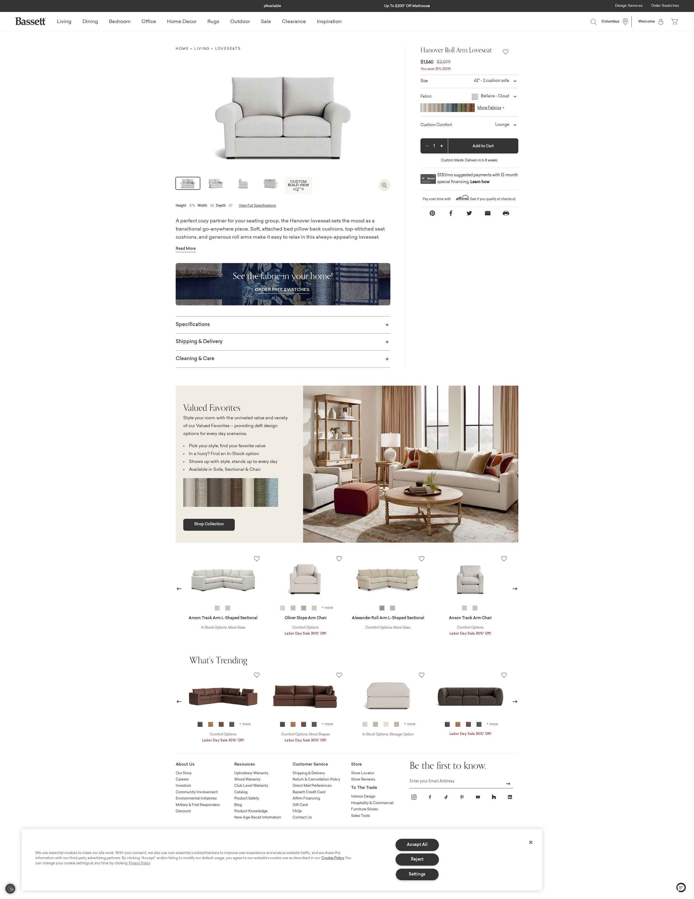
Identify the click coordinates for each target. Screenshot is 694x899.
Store (356, 765)
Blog (238, 805)
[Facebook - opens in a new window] (430, 797)
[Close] (531, 842)
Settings (417, 874)
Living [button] (64, 22)
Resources (244, 765)
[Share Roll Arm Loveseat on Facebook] (451, 213)
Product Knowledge (251, 811)
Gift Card (300, 805)
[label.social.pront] (506, 213)
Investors (183, 786)
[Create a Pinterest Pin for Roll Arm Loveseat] (432, 213)
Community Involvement (197, 792)
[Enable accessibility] (10, 889)
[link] (628, 6)
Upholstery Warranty (251, 773)
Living (202, 49)
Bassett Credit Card (309, 792)
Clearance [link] (294, 22)
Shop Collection (209, 524)
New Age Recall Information (257, 817)
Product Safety (246, 798)
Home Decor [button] (182, 22)
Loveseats (228, 49)
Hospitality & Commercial (372, 803)
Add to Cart (483, 146)
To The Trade (364, 788)
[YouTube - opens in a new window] (478, 797)
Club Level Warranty (251, 786)
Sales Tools (360, 816)
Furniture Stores (364, 809)
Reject (417, 860)
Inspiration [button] (329, 22)
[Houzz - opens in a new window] (494, 797)
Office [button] (149, 22)
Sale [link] (266, 22)
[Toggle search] (593, 22)
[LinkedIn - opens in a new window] (510, 797)
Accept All (417, 845)
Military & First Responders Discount (198, 808)
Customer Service (310, 765)
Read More (186, 249)
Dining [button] (90, 22)
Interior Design (363, 796)
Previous (179, 588)
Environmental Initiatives (196, 798)
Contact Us (302, 817)
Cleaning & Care (195, 359)
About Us (185, 765)
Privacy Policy (139, 863)
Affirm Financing (306, 798)
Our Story (184, 773)
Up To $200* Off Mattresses (347, 6)
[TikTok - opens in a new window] (446, 797)
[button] (266, 4)
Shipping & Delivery (199, 342)
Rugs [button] (213, 22)
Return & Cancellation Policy (316, 779)
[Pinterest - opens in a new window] (462, 797)
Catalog (241, 792)
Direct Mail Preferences (312, 786)
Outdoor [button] (240, 22)
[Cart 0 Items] (675, 22)
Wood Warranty (247, 779)
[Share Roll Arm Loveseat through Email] (488, 213)
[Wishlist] (505, 52)
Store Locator (362, 773)
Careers (182, 779)
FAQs (297, 811)
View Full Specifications (257, 205)
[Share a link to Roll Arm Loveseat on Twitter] (469, 213)
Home (182, 49)
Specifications (193, 324)
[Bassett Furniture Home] (30, 21)
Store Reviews (363, 779)
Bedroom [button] (120, 22)
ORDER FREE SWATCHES (282, 290)
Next (514, 588)
